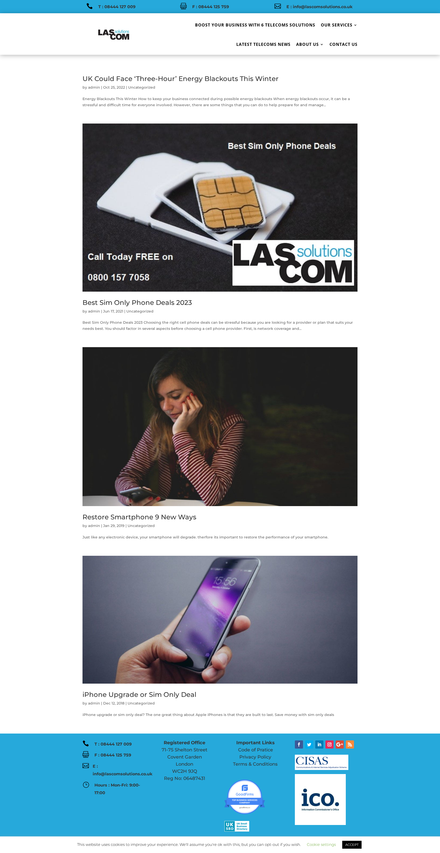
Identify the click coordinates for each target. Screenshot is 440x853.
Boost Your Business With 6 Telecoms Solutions (255, 25)
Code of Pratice (248, 750)
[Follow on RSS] (350, 744)
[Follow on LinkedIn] (319, 744)
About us (307, 44)
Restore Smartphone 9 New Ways (139, 517)
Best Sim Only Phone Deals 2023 (137, 303)
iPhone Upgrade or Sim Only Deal (139, 694)
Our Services (336, 25)
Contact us (343, 44)
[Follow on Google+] (340, 744)
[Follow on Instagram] (329, 744)
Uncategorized (141, 87)
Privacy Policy (247, 757)
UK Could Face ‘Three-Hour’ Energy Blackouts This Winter (180, 79)
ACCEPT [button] (352, 845)
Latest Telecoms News (263, 44)
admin (94, 87)
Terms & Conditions (255, 764)
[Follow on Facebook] (299, 744)
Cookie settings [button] (321, 844)
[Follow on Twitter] (309, 744)
